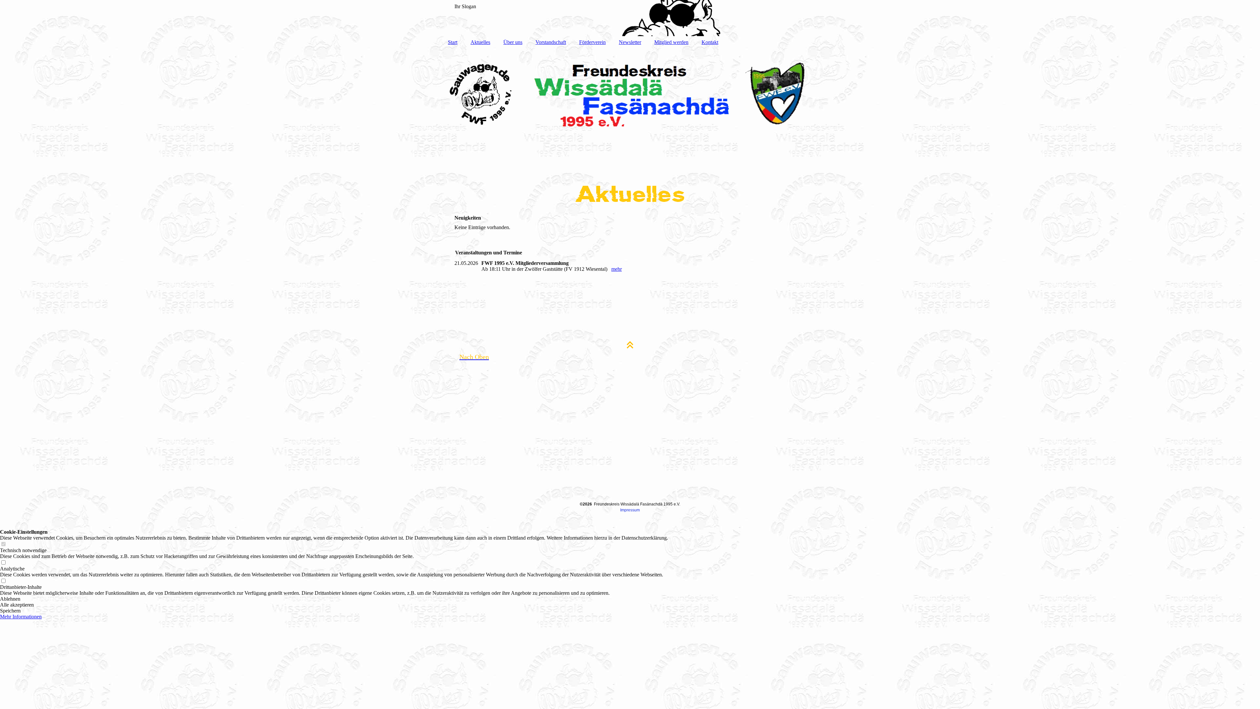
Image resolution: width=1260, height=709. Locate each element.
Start (452, 42)
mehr (616, 269)
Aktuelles (480, 42)
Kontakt (710, 42)
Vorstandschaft (551, 42)
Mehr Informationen (21, 616)
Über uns (512, 42)
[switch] (3, 544)
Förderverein (592, 42)
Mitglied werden (671, 42)
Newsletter (630, 42)
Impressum (630, 510)
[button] (334, 599)
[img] (630, 18)
